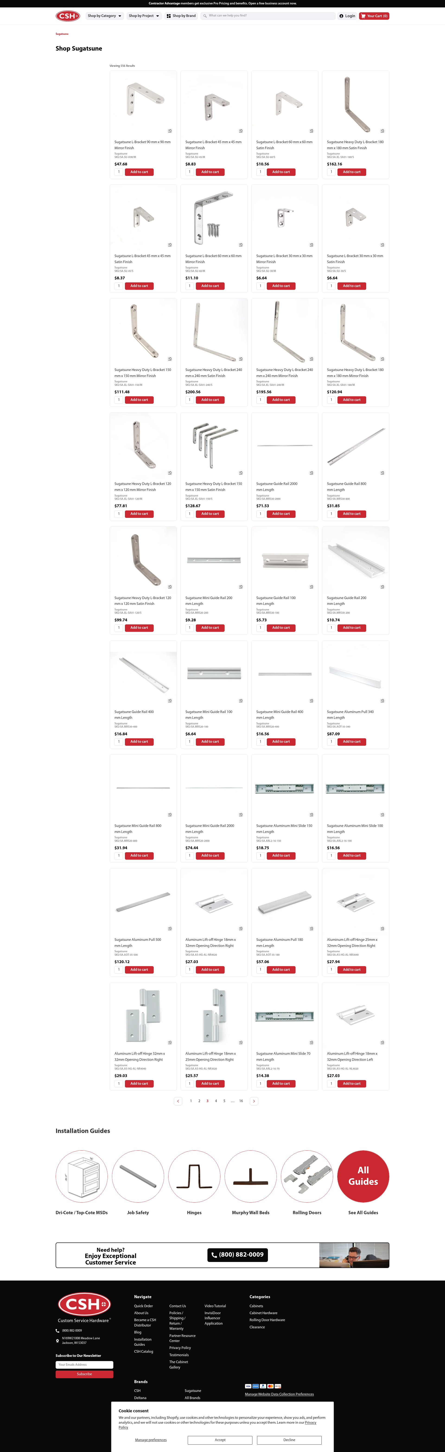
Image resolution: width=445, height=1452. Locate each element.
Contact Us (177, 1306)
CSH (137, 1391)
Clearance (257, 1327)
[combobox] (262, 15)
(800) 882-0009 (72, 1331)
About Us (141, 1313)
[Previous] (178, 1101)
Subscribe (84, 1374)
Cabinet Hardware (263, 1313)
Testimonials (179, 1355)
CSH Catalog (143, 1352)
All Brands (192, 1398)
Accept (220, 1440)
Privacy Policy (180, 1348)
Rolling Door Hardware (267, 1320)
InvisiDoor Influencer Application (214, 1318)
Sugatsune (193, 1391)
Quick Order (143, 1306)
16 (241, 1101)
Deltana (140, 1398)
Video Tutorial (215, 1306)
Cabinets (256, 1306)
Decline (289, 1440)
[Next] (254, 1101)
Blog (137, 1333)
